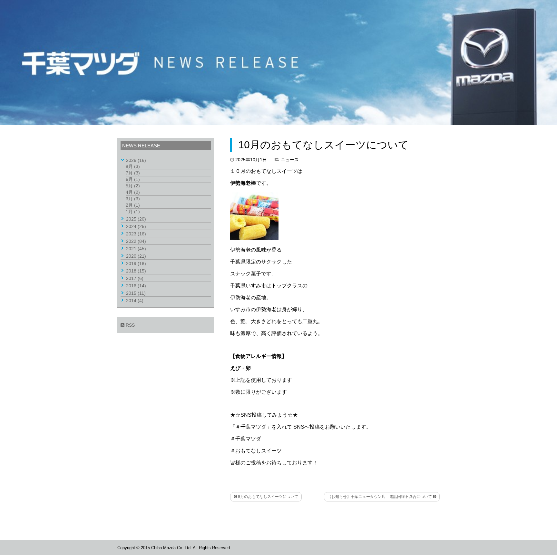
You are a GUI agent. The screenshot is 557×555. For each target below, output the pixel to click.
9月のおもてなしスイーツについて (267, 496)
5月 (133, 185)
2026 (136, 160)
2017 (134, 278)
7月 (133, 172)
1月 (133, 211)
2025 (136, 219)
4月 (133, 192)
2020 (136, 256)
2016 (136, 285)
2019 (136, 263)
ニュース (290, 159)
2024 (136, 226)
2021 (136, 248)
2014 (134, 300)
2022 (136, 241)
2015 (136, 293)
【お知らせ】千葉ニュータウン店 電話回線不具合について (380, 496)
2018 (136, 270)
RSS (129, 325)
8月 (133, 166)
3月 (133, 198)
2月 (133, 205)
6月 (133, 179)
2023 (136, 233)
